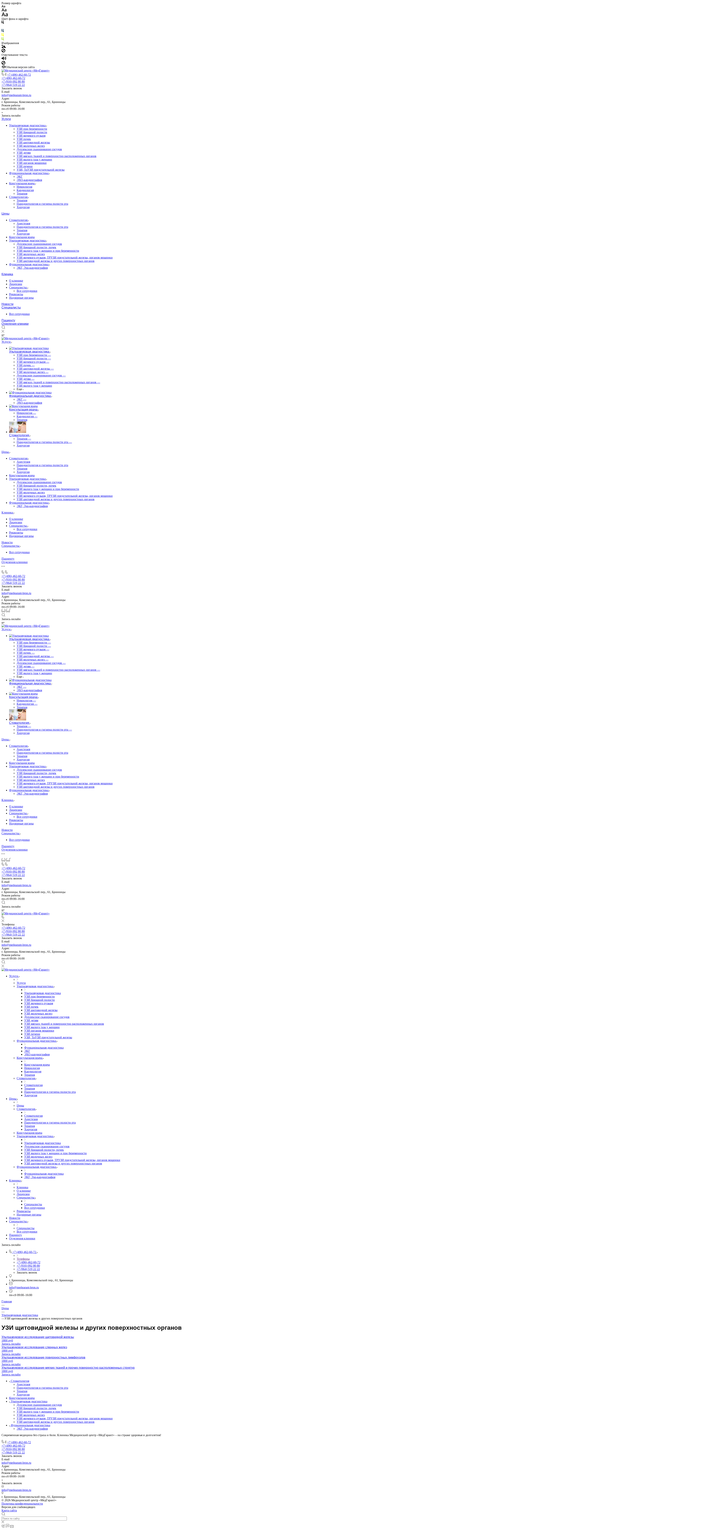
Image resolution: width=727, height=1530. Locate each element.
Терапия (22, 193)
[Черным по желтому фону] (3, 35)
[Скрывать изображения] (3, 51)
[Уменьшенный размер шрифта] (3, 6)
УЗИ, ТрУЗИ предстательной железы (41, 169)
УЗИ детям (24, 152)
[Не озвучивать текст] (3, 63)
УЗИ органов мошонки (32, 162)
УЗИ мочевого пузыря (31, 135)
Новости (7, 304)
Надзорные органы (21, 297)
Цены (5, 213)
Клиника (7, 274)
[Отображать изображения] (4, 46)
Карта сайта (9, 1510)
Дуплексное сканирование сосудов (39, 149)
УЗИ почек (24, 139)
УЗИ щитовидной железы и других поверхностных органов (55, 261)
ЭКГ (20, 176)
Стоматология (18, 197)
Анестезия (23, 223)
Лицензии (15, 284)
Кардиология (25, 190)
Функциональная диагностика (29, 173)
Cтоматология (18, 220)
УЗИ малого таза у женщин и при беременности (48, 250)
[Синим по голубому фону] (3, 31)
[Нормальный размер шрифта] (4, 10)
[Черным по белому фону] (3, 23)
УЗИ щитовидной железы (33, 142)
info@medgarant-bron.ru (16, 95)
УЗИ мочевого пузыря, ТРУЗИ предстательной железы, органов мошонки (65, 257)
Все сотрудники (27, 290)
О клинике (16, 280)
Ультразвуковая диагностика (27, 125)
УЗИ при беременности (32, 128)
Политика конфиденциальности (22, 1503)
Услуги (6, 119)
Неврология (24, 186)
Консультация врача (22, 183)
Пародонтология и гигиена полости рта (42, 203)
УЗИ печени (25, 166)
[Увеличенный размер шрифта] (5, 15)
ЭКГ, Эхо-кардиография (32, 267)
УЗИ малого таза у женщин (34, 159)
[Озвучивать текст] (4, 59)
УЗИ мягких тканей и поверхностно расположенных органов (56, 156)
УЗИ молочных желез (31, 145)
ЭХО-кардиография (29, 180)
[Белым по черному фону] (3, 27)
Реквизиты (16, 294)
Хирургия (23, 207)
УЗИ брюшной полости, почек (36, 247)
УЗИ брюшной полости (32, 132)
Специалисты (18, 287)
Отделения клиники (15, 323)
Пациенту (8, 320)
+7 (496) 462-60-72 (19, 74)
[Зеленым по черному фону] (3, 39)
